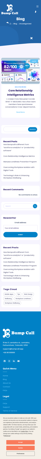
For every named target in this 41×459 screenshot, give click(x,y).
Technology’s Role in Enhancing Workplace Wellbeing (16, 176)
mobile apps (9, 294)
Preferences (20, 453)
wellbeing (8, 299)
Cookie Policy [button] (24, 431)
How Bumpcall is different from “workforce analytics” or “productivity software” (18, 147)
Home (5, 375)
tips (18, 294)
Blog (5, 379)
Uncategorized (20, 87)
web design (28, 294)
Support (6, 407)
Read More (20, 112)
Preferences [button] (7, 436)
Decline (20, 448)
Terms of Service (10, 411)
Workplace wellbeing (12, 303)
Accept (20, 442)
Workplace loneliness (23, 299)
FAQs (5, 390)
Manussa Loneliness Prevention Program (20, 161)
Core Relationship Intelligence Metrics (19, 156)
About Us (7, 383)
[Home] (10, 24)
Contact (6, 387)
